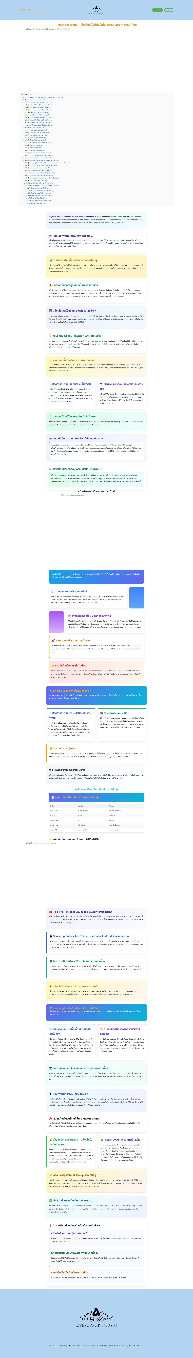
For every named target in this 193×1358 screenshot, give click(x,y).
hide (31, 94)
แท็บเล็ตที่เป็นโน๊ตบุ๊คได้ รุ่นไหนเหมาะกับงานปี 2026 (33, 10)
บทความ (51, 10)
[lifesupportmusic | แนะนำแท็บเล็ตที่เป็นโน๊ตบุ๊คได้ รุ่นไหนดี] (96, 10)
